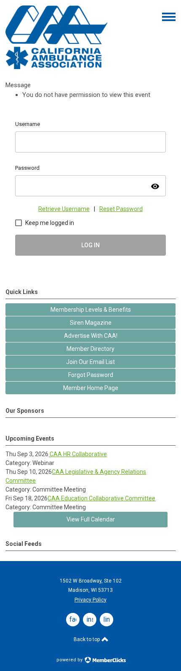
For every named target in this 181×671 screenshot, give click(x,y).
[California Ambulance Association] (56, 67)
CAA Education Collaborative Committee (101, 498)
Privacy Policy (90, 600)
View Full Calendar (91, 519)
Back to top (87, 639)
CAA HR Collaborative (77, 454)
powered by (70, 660)
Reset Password (121, 209)
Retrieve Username (64, 209)
